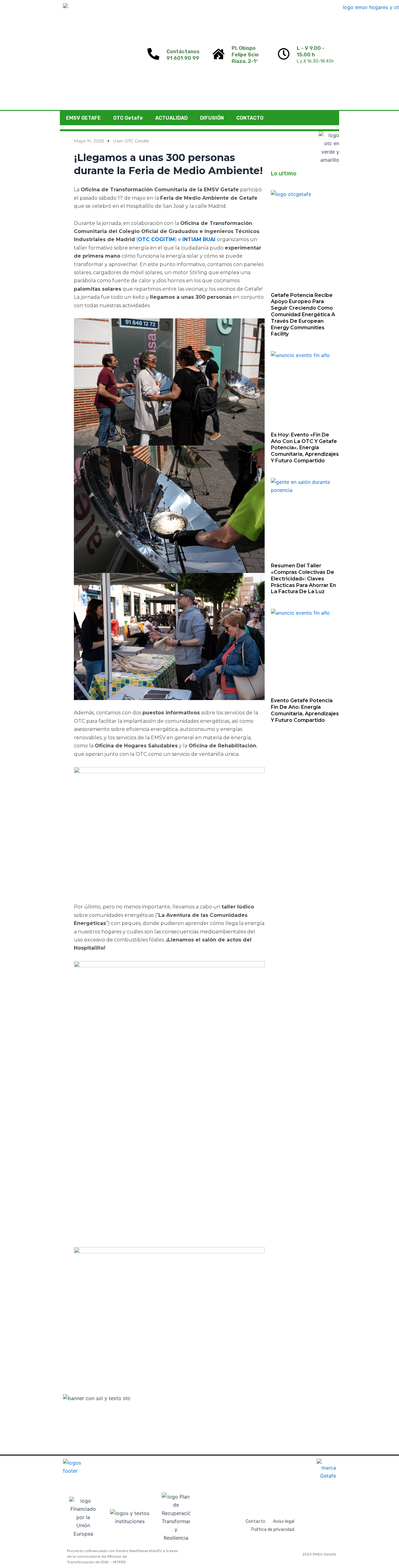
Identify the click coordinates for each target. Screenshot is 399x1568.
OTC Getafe (128, 118)
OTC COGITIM (156, 239)
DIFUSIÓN (212, 118)
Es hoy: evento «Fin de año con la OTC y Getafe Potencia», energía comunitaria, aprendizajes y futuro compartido (305, 448)
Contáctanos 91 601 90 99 (183, 55)
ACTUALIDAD (171, 118)
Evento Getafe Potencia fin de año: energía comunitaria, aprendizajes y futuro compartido (305, 710)
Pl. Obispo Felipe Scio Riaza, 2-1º (245, 54)
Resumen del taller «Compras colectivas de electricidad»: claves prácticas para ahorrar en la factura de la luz (303, 578)
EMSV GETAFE (83, 118)
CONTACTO (249, 118)
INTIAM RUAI (199, 239)
